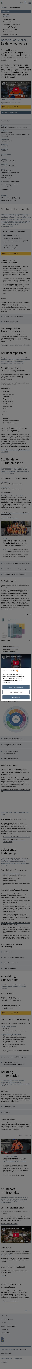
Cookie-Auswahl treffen (16, 692)
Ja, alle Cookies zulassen (16, 687)
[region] (16, 684)
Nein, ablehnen (16, 697)
